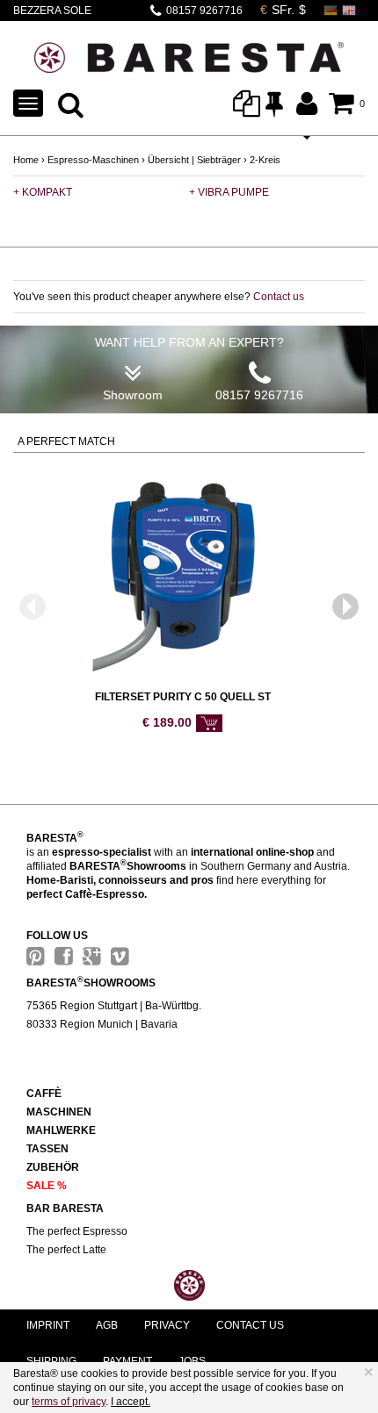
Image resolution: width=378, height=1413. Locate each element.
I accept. (130, 1401)
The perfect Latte (66, 1250)
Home (26, 159)
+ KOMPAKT (42, 192)
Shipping (51, 1361)
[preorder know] (209, 723)
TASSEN (47, 1149)
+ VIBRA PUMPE (229, 192)
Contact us (278, 296)
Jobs (192, 1361)
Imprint (47, 1325)
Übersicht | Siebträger (194, 159)
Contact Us (250, 1325)
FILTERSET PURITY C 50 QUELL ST (183, 697)
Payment (127, 1361)
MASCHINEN (58, 1112)
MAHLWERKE (61, 1130)
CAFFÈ (44, 1093)
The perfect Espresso (76, 1231)
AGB (107, 1325)
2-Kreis (265, 159)
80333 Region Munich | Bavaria (102, 1024)
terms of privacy (68, 1401)
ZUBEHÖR (52, 1167)
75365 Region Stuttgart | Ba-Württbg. (113, 1006)
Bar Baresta (65, 1208)
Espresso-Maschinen (93, 159)
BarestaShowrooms (91, 983)
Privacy (167, 1325)
